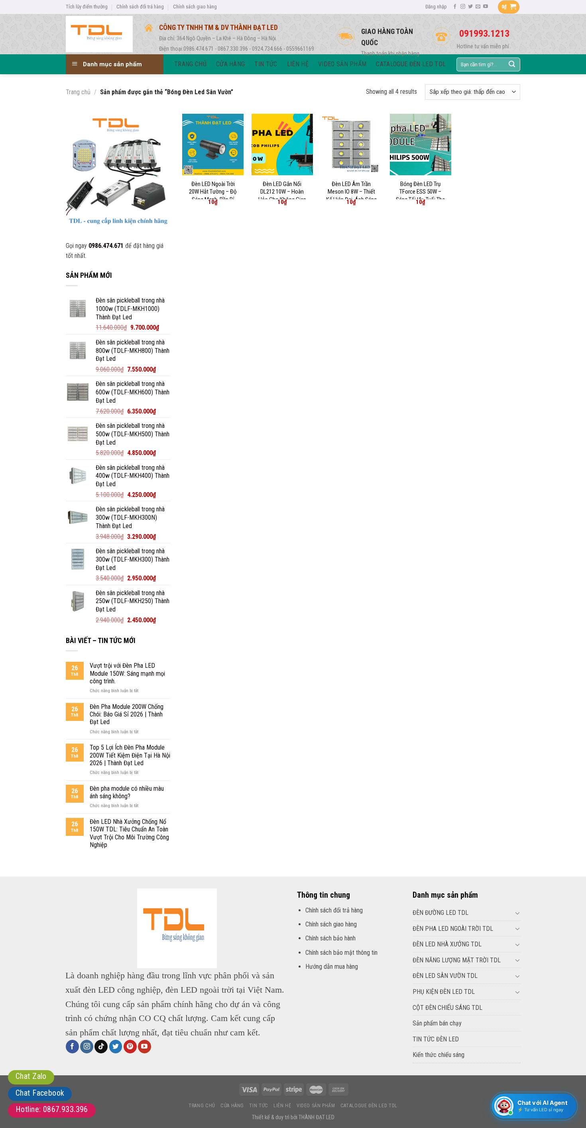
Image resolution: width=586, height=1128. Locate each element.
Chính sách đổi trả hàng (140, 7)
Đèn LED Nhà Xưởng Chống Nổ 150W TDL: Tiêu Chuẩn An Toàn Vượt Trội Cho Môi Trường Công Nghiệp (129, 833)
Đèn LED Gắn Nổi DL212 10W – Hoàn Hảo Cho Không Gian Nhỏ (282, 195)
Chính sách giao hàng (195, 7)
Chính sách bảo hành (330, 938)
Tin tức (258, 1105)
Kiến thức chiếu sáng (438, 1055)
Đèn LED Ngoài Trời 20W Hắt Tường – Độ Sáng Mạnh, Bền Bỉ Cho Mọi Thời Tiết (213, 195)
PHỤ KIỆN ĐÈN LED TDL (444, 991)
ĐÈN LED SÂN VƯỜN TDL (445, 976)
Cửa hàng (232, 1105)
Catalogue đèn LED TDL (368, 1105)
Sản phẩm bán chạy (437, 1023)
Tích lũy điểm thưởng (87, 7)
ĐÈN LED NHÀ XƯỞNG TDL (447, 944)
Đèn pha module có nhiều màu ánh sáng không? (127, 792)
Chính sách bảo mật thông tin (341, 952)
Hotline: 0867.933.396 (52, 1109)
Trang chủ (78, 92)
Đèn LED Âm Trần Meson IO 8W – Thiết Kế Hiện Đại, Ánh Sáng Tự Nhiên (351, 195)
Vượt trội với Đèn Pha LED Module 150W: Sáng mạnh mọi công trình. (127, 673)
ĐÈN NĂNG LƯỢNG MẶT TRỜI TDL (457, 960)
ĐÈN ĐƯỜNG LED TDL (440, 912)
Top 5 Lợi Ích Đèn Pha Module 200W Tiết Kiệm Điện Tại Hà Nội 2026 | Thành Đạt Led (130, 755)
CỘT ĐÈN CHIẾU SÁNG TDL (447, 1007)
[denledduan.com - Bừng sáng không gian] (99, 34)
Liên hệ (282, 1105)
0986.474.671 (106, 245)
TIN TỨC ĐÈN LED (436, 1039)
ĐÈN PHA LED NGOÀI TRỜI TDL (453, 928)
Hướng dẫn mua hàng (331, 966)
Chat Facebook (40, 1093)
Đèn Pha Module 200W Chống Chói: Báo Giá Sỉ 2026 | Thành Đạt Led (126, 714)
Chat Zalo (31, 1076)
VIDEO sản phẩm (316, 1105)
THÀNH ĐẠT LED (316, 1117)
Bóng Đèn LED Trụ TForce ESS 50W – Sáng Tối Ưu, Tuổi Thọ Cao (420, 195)
